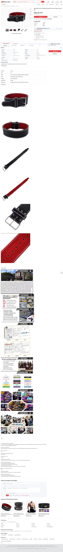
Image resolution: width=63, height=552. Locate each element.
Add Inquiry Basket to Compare (17, 33)
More (1, 542)
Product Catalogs (13, 521)
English (11, 546)
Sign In (35, 39)
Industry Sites (37, 545)
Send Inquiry (41, 16)
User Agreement (36, 548)
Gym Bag (2, 526)
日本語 (41, 546)
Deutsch (30, 546)
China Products (15, 545)
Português (17, 546)
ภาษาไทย (45, 546)
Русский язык (23, 546)
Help (46, 4)
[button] (44, 45)
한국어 (38, 546)
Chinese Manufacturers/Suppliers (21, 545)
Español (14, 546)
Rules (61, 4)
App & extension (52, 4)
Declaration (40, 548)
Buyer (42, 4)
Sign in (61, 2)
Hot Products (10, 545)
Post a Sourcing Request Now (24, 495)
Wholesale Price (33, 545)
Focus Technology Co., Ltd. (26, 548)
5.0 (51, 45)
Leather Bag (2, 525)
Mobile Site (50, 545)
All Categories (4, 4)
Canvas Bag (17, 525)
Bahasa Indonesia (55, 546)
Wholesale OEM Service (50, 526)
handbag (17, 523)
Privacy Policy (44, 548)
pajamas (2, 523)
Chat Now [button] (55, 16)
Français (20, 546)
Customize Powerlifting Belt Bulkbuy (6, 541)
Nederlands (33, 546)
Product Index (46, 545)
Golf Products (49, 525)
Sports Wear (17, 526)
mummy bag (33, 523)
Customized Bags (34, 526)
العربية (36, 546)
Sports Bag (33, 525)
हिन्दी (43, 546)
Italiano (27, 546)
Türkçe (48, 546)
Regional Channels (41, 545)
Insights (53, 545)
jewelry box (48, 523)
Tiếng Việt (51, 546)
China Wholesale (28, 545)
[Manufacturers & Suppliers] (5, 2)
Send (7, 495)
